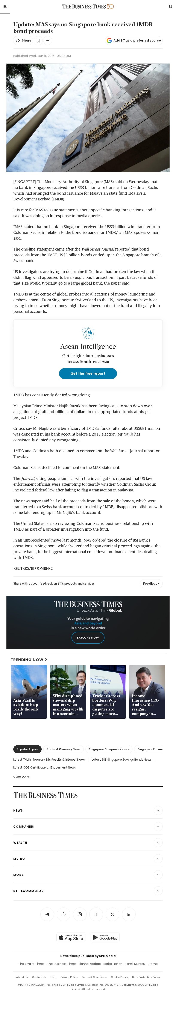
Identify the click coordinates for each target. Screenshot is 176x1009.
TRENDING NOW (27, 659)
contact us (39, 977)
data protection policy (146, 977)
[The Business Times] (84, 6)
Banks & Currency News (63, 749)
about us (22, 977)
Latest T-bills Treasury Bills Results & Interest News (49, 759)
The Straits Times (31, 964)
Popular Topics (27, 749)
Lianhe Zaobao (90, 964)
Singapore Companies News (109, 749)
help (53, 977)
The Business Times (61, 964)
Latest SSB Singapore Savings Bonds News (121, 759)
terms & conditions (94, 977)
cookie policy (119, 977)
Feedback (151, 583)
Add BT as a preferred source (137, 40)
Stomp (153, 964)
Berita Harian (112, 964)
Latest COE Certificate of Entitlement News (44, 767)
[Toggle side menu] (5, 6)
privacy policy (69, 977)
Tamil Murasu (135, 964)
